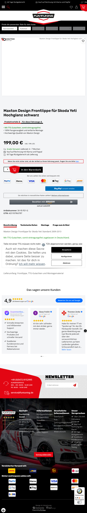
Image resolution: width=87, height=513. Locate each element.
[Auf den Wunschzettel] (83, 40)
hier (77, 161)
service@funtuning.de (22, 393)
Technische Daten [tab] (28, 225)
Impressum (58, 428)
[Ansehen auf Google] (35, 313)
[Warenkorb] (82, 7)
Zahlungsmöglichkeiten (63, 422)
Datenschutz (59, 416)
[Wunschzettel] (71, 7)
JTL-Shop (43, 510)
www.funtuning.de (26, 431)
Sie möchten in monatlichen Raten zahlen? (43, 195)
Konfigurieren (66, 256)
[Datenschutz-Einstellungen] (3, 510)
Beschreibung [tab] (10, 225)
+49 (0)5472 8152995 (21, 380)
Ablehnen (66, 263)
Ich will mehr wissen (32, 264)
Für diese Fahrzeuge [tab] (31, 122)
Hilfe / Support (42, 432)
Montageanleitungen (45, 414)
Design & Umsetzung (43, 505)
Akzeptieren (66, 250)
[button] (8, 6)
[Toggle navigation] (3, 7)
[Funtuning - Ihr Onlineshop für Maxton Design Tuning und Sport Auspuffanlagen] (43, 15)
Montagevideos (43, 417)
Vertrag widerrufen (43, 454)
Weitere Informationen (60, 195)
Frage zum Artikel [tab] (61, 225)
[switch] (79, 502)
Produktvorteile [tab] (11, 122)
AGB (56, 419)
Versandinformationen (63, 425)
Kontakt (40, 426)
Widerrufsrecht (60, 431)
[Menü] (83, 488)
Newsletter (41, 429)
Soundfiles (41, 420)
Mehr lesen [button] (66, 349)
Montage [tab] (45, 225)
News (39, 423)
